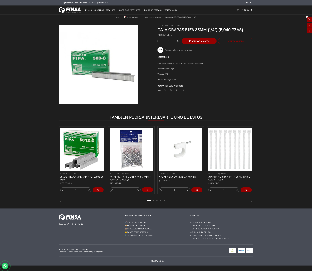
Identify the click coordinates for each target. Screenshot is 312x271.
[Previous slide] (60, 200)
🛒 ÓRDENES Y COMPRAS (135, 222)
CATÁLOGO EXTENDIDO (129, 10)
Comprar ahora (236, 41)
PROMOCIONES (170, 10)
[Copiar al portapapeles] (183, 90)
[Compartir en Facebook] (159, 90)
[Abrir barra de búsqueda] (309, 25)
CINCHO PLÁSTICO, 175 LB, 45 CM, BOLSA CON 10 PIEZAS (229, 178)
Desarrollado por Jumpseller (93, 252)
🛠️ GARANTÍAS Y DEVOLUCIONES (139, 235)
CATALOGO (110, 10)
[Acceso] (309, 30)
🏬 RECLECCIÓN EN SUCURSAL (138, 229)
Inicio (118, 17)
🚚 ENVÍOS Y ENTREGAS (135, 225)
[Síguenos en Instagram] (238, 10)
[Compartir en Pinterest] (177, 90)
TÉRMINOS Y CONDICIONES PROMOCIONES (209, 239)
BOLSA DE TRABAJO (153, 10)
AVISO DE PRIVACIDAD (200, 222)
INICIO (88, 10)
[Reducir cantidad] (160, 41)
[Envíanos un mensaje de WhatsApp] (5, 266)
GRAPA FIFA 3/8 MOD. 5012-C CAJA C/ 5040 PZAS (81, 178)
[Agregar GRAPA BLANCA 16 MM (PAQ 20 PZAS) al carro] (196, 189)
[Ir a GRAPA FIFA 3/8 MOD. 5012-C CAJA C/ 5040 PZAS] (82, 149)
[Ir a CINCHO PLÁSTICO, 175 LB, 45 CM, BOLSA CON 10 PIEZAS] (230, 149)
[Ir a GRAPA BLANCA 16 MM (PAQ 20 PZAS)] (180, 149)
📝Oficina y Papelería (132, 17)
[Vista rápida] (100, 148)
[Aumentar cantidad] (178, 41)
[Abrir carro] (309, 19)
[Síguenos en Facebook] (242, 10)
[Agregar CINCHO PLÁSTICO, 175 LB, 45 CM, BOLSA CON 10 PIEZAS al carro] (246, 189)
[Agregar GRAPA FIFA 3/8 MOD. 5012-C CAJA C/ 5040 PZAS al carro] (98, 189)
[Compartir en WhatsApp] (171, 90)
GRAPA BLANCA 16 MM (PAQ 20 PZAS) (177, 177)
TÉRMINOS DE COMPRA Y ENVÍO (204, 229)
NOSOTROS (99, 10)
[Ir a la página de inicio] (70, 10)
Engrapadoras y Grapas (152, 17)
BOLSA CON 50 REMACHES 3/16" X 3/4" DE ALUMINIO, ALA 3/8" (130, 178)
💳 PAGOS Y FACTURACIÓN (136, 232)
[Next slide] (251, 200)
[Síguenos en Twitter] (245, 10)
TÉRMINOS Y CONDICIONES (202, 225)
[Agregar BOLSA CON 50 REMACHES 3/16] (147, 189)
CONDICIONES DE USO (200, 232)
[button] (148, 200)
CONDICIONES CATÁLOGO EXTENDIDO (207, 235)
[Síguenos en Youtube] (248, 10)
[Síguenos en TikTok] (251, 10)
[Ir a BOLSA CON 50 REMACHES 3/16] (131, 149)
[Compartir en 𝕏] (165, 90)
